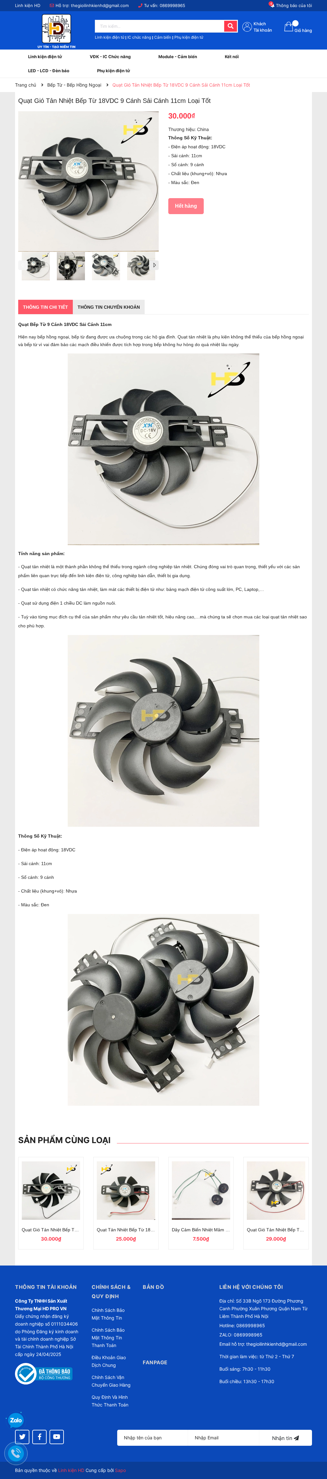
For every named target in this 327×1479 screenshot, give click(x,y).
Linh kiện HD (71, 1470)
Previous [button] (23, 265)
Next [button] (154, 265)
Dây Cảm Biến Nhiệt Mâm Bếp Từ (201, 1229)
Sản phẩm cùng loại (64, 1140)
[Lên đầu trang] (316, 1448)
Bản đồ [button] (153, 1287)
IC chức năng (139, 37)
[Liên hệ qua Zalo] (16, 1421)
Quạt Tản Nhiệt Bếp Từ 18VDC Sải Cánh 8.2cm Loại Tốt (126, 1229)
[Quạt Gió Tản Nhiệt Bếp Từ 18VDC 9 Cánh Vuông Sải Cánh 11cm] (51, 1190)
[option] (35, 268)
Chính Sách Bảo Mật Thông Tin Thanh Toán (108, 1337)
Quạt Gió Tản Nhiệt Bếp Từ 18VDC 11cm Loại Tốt (276, 1229)
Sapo (120, 1470)
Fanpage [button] (155, 1362)
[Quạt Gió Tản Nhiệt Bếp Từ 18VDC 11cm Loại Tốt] (276, 1190)
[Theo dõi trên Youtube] (56, 1437)
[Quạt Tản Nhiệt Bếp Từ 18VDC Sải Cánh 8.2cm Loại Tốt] (126, 1190)
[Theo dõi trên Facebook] (39, 1437)
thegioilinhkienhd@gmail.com (100, 5)
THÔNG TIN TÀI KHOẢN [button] (46, 1287)
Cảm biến (162, 37)
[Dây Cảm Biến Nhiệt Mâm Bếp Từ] (201, 1190)
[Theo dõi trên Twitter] (22, 1437)
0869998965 (172, 5)
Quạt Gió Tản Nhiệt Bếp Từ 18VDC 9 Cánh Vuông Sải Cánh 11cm (51, 1229)
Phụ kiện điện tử (188, 37)
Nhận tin (283, 1438)
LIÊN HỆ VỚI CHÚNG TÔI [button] (251, 1287)
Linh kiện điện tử (109, 37)
